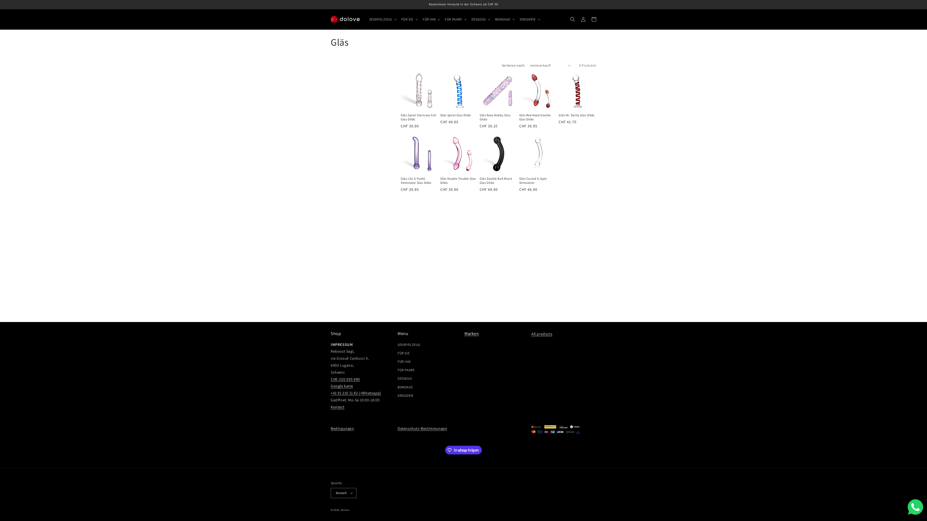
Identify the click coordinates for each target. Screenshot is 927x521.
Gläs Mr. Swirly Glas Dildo (577, 115)
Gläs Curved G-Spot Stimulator (533, 181)
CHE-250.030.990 (345, 379)
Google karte (342, 386)
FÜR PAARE (406, 370)
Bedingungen (342, 428)
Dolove (345, 510)
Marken (471, 333)
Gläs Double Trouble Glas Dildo (458, 181)
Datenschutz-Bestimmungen (422, 428)
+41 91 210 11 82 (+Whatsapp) (356, 393)
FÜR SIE (403, 353)
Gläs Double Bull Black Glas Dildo (496, 181)
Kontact (337, 407)
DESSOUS (405, 378)
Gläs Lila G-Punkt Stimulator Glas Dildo (416, 181)
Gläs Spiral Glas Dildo (455, 115)
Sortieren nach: (513, 65)
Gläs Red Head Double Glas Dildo (535, 117)
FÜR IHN (404, 361)
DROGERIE (406, 395)
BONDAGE (405, 387)
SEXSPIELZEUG (409, 345)
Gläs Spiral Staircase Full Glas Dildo (418, 117)
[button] (382, 19)
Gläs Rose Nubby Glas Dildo (495, 117)
